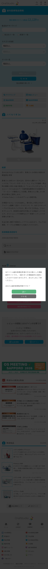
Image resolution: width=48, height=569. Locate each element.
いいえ (24, 296)
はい (24, 292)
